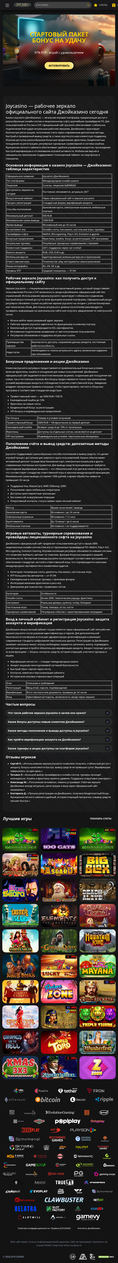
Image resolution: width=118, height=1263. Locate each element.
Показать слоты (101, 818)
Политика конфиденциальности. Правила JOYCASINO (44, 1228)
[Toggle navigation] (7, 5)
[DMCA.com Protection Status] (106, 1256)
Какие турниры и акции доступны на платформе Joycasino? (48, 748)
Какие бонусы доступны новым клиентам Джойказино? (46, 721)
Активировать (59, 65)
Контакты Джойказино (89, 1228)
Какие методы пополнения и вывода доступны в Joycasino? (48, 730)
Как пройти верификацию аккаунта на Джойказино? (44, 739)
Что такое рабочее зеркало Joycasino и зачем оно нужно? (47, 713)
